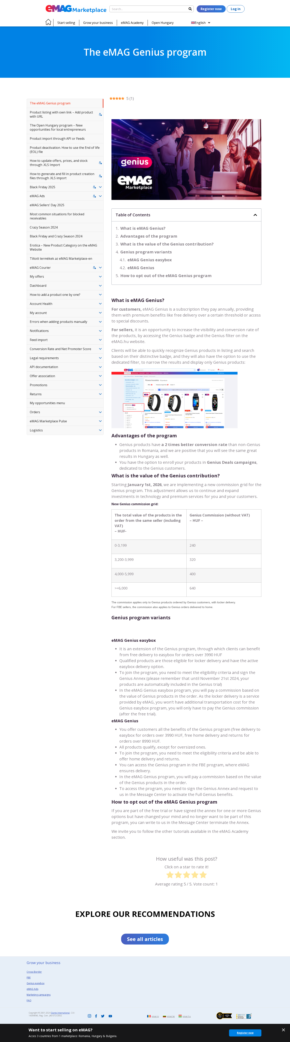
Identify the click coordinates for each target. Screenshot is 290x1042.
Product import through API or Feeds (57, 138)
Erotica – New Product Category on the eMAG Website (63, 247)
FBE (29, 977)
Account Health (41, 304)
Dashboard (38, 285)
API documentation (44, 367)
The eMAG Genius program (50, 103)
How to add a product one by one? (55, 294)
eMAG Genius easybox (150, 259)
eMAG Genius (141, 267)
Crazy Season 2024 (44, 227)
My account (38, 313)
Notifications (39, 331)
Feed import (39, 340)
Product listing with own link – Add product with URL (61, 114)
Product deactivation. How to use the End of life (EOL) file (65, 149)
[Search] (190, 9)
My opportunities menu (47, 403)
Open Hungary (163, 23)
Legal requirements (44, 358)
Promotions (38, 385)
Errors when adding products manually (58, 322)
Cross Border (34, 972)
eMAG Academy (132, 23)
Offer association (42, 376)
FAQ (29, 1000)
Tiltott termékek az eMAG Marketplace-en (61, 258)
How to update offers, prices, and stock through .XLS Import (59, 162)
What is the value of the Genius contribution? (167, 244)
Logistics (36, 430)
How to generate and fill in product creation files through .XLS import (62, 176)
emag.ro (155, 1016)
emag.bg (171, 1016)
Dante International (60, 1012)
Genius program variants (146, 252)
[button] (255, 215)
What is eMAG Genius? (143, 228)
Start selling (66, 23)
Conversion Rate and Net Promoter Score (60, 349)
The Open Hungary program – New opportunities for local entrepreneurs (58, 127)
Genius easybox (35, 983)
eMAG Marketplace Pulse (48, 421)
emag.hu (187, 1016)
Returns (36, 394)
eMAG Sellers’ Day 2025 (47, 205)
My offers (37, 276)
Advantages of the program (148, 236)
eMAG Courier (40, 267)
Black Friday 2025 (42, 187)
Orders (35, 412)
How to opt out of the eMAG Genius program (165, 275)
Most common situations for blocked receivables (57, 216)
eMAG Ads (37, 196)
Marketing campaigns (39, 994)
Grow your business (98, 23)
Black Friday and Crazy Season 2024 (56, 236)
